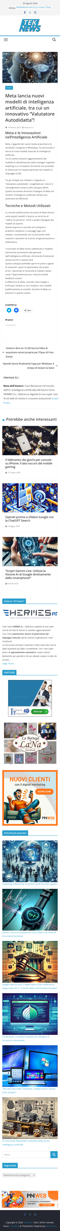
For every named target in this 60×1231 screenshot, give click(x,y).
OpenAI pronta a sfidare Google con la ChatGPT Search (29, 518)
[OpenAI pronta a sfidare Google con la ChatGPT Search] (30, 485)
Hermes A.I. (29, 127)
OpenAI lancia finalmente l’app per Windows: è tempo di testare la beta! (28, 365)
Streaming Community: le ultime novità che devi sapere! (29, 884)
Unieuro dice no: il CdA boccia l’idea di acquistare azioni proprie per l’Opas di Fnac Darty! (30, 352)
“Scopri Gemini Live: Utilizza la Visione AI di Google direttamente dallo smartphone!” (28, 574)
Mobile (9, 88)
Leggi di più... (8, 663)
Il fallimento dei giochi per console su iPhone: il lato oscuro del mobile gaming (28, 463)
